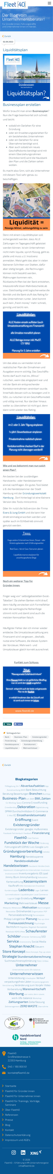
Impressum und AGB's (17, 1139)
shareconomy (25, 942)
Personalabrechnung (20, 914)
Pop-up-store (43, 919)
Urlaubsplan (30, 978)
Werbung (16, 993)
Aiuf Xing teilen (7, 724)
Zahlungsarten (18, 1001)
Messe (43, 903)
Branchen (35, 793)
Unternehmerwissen (26, 973)
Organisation (37, 911)
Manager (39, 898)
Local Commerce (41, 894)
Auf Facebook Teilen (18, 724)
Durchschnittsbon (22, 811)
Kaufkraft (13, 885)
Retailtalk (10, 931)
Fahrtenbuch (17, 833)
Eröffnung (23, 819)
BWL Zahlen (43, 798)
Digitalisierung (42, 807)
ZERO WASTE (28, 1006)
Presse (9, 1119)
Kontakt (9, 1129)
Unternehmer (26, 965)
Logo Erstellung (24, 898)
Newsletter (11, 911)
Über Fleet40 (12, 1109)
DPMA (8, 811)
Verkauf (40, 977)
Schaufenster (36, 931)
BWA (32, 799)
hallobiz (46, 852)
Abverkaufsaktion (33, 785)
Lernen (44, 890)
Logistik (11, 898)
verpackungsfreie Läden (17, 981)
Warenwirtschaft (34, 989)
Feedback (28, 833)
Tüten (39, 961)
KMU (21, 886)
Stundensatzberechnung (34, 956)
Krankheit (40, 886)
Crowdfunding (39, 802)
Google (39, 846)
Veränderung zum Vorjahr (29, 985)
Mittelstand (17, 908)
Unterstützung (16, 977)
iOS (41, 873)
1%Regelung (10, 786)
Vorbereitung (14, 989)
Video (47, 985)
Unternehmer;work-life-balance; (26, 969)
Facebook (7, 833)
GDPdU (25, 846)
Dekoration (26, 807)
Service (13, 941)
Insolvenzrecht (11, 873)
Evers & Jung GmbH (14, 512)
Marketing (11, 903)
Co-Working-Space (14, 803)
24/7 (18, 786)
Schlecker (25, 937)
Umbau (45, 961)
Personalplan (38, 915)
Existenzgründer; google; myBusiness (26, 828)
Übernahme (43, 1006)
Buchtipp (46, 794)
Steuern (39, 946)
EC (14, 815)
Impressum (8, 870)
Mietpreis (7, 908)
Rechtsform (12, 926)
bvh (27, 799)
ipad (45, 873)
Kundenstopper (11, 890)
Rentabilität (42, 927)
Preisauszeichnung (21, 923)
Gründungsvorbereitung (31, 740)
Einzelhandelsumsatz (31, 815)
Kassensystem (35, 881)
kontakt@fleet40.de (18, 1072)
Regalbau (24, 927)
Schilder (14, 936)
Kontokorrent (30, 744)
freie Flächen (33, 838)
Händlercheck (43, 866)
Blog (7, 1124)
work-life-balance (22, 997)
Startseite (10, 1085)
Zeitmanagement (12, 1006)
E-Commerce (40, 811)
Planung (31, 918)
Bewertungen (21, 793)
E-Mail (10, 815)
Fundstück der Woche (21, 842)
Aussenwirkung (13, 790)
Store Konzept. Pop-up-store (38, 952)
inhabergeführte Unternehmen (27, 870)
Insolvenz (45, 870)
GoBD (32, 847)
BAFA (23, 790)
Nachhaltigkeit (44, 908)
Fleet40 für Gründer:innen (20, 1090)
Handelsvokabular (26, 861)
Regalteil (32, 927)
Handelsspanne (12, 744)
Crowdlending (11, 807)
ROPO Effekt (20, 931)
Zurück (7, 36)
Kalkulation (43, 877)
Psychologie (39, 923)
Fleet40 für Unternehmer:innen (22, 1095)
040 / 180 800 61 (17, 1066)
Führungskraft (13, 846)
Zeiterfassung (37, 1001)
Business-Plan (20, 737)
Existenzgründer (39, 737)
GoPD (46, 847)
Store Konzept (14, 951)
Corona (26, 802)
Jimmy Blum (12, 876)
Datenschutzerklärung (17, 1134)
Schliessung (35, 937)
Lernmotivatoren (12, 894)
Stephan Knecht (21, 946)
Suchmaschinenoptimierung (20, 960)
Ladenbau (26, 890)
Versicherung (8, 985)
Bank (7, 737)
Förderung (44, 843)
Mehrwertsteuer (30, 748)
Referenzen (11, 1114)
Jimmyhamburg (28, 876)
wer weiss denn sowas (34, 994)
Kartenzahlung (14, 881)
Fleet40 (20, 837)
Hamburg (17, 856)
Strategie (9, 956)
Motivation (29, 907)
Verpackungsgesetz (40, 982)
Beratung (8, 793)
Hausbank (33, 866)
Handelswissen (16, 865)
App (46, 786)
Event (35, 819)
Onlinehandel (23, 911)
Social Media (39, 941)
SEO (43, 936)
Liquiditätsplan (11, 748)
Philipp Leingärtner (14, 918)
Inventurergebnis (28, 873)
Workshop (37, 998)
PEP (45, 911)
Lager (37, 890)
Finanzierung (10, 740)
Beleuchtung (39, 789)
